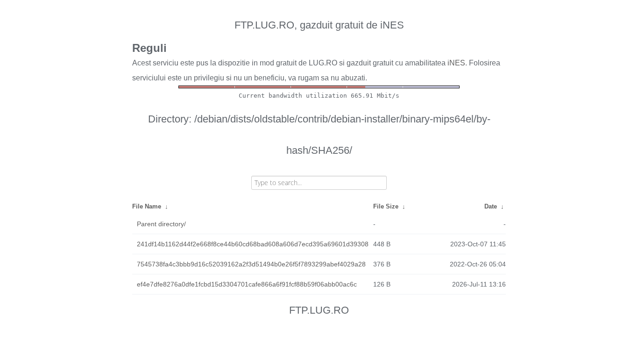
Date (490, 206)
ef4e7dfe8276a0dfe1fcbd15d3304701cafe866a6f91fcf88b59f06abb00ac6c (247, 284)
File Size (385, 206)
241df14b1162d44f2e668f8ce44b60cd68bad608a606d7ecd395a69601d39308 (253, 244)
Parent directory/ (161, 224)
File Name (146, 206)
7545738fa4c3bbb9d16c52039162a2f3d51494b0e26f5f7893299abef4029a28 (251, 264)
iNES (456, 63)
